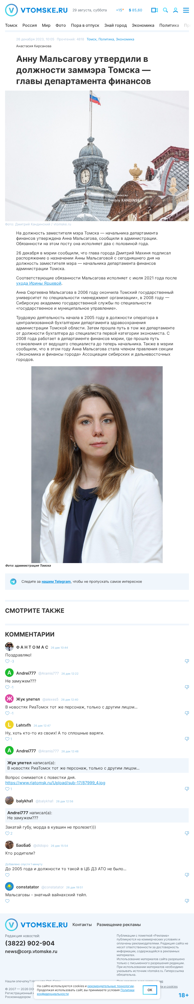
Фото (61, 25)
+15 (120, 10)
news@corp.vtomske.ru (31, 951)
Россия (29, 25)
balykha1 (24, 800)
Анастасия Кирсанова (33, 46)
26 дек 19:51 (74, 887)
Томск (11, 25)
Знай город (115, 25)
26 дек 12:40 (69, 699)
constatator (27, 886)
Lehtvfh (23, 725)
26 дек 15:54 (59, 846)
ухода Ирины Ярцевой (38, 283)
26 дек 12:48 (70, 751)
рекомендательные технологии (110, 986)
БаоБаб (23, 845)
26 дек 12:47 (42, 725)
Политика (169, 25)
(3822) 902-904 (30, 943)
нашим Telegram (56, 581)
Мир (46, 25)
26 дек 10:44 (59, 647)
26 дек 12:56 (64, 801)
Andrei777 (26, 673)
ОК (150, 990)
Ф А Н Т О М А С (32, 647)
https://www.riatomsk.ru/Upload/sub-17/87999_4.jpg (55, 782)
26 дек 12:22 (70, 673)
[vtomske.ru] (36, 10)
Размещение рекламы (119, 924)
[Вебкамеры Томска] (154, 10)
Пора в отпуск (85, 25)
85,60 (135, 10)
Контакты (82, 924)
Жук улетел (28, 699)
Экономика (143, 25)
